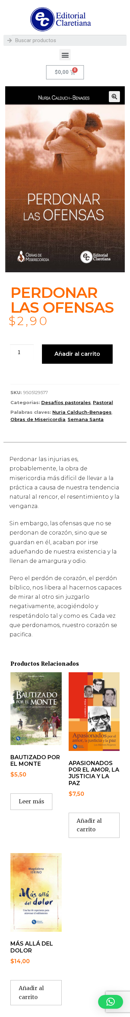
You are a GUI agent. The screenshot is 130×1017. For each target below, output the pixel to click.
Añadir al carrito (77, 354)
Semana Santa (86, 419)
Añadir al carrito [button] (89, 825)
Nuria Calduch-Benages (82, 412)
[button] (65, 54)
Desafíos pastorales (66, 402)
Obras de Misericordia (38, 419)
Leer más (31, 801)
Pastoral (103, 402)
